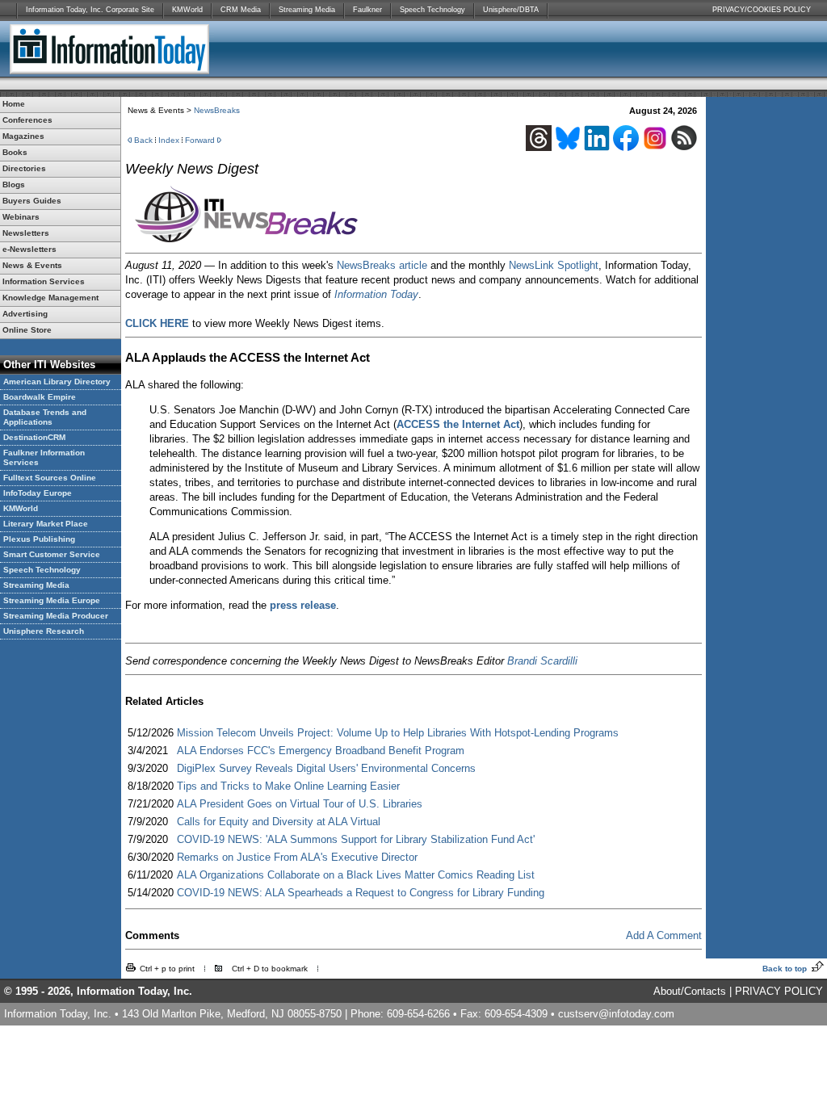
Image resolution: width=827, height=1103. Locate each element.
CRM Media (240, 10)
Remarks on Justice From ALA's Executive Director (297, 857)
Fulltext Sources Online (49, 477)
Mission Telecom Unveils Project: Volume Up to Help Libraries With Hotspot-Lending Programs (398, 733)
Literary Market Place (45, 523)
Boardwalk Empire (39, 396)
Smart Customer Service (51, 554)
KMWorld (187, 10)
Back (143, 140)
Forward (200, 140)
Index (168, 140)
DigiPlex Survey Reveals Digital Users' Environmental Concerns (326, 768)
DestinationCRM (34, 437)
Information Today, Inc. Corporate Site (90, 10)
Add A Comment (664, 935)
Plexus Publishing (39, 539)
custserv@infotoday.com (616, 1014)
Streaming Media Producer (55, 615)
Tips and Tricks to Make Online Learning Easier (288, 786)
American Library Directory (57, 381)
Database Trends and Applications (44, 417)
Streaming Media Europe (51, 600)
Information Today (376, 294)
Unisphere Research (43, 631)
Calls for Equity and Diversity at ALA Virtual (278, 822)
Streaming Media (307, 10)
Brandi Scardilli (542, 661)
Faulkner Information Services (44, 457)
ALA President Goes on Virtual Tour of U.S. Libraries (299, 804)
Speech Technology (432, 10)
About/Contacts (689, 991)
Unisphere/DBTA (511, 10)
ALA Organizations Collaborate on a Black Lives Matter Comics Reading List (356, 875)
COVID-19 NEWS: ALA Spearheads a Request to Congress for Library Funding (360, 893)
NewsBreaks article (382, 265)
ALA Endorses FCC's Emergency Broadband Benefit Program (320, 750)
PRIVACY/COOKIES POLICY (761, 10)
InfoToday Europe (37, 493)
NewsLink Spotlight (553, 265)
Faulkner (367, 10)
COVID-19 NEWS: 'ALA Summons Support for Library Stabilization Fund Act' (356, 839)
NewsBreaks (217, 110)
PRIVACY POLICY (779, 991)
